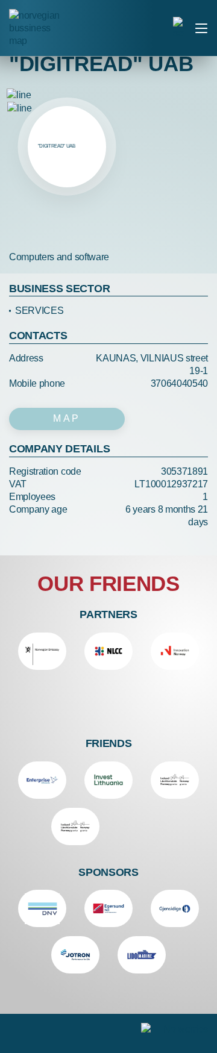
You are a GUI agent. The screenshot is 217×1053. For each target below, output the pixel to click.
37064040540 (179, 383)
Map (67, 418)
